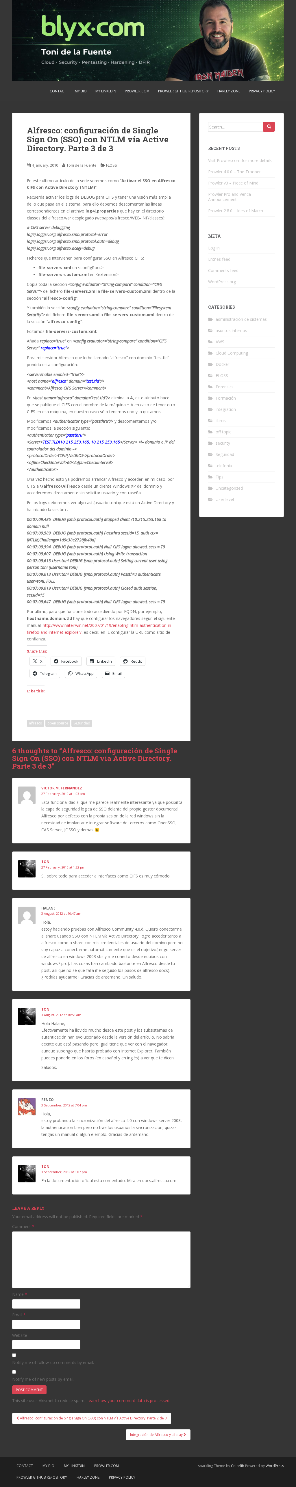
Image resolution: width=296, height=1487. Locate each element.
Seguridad (81, 723)
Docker (222, 364)
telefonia (224, 465)
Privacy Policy (262, 91)
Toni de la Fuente (81, 165)
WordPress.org (222, 281)
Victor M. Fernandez (61, 788)
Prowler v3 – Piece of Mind (233, 183)
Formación (226, 398)
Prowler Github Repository (183, 91)
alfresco (35, 723)
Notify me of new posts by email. (43, 1379)
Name (19, 1294)
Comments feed (223, 270)
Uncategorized (229, 488)
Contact (58, 91)
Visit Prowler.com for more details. (240, 160)
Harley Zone (228, 91)
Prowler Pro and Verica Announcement (229, 196)
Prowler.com (137, 91)
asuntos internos (231, 330)
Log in (214, 248)
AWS (220, 341)
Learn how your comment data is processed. (128, 1400)
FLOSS (111, 165)
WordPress (275, 1465)
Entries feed (219, 259)
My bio (81, 91)
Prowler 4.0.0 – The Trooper (234, 171)
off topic (223, 432)
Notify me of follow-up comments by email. (53, 1362)
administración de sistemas (241, 319)
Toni (46, 861)
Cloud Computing (232, 353)
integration (226, 409)
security (223, 443)
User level (225, 499)
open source (57, 723)
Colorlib (237, 1465)
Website (19, 1335)
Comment (23, 1226)
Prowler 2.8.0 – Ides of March (235, 210)
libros (221, 420)
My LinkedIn (105, 91)
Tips (219, 477)
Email (19, 1315)
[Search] (269, 127)
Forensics (225, 387)
